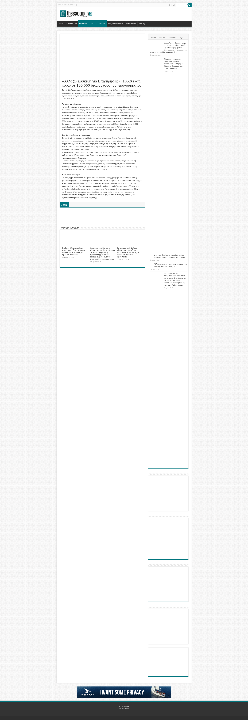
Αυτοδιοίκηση (131, 24)
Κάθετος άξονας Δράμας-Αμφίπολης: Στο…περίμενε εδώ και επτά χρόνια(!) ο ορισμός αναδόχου (73, 251)
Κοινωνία (93, 24)
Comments (172, 38)
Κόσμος (142, 24)
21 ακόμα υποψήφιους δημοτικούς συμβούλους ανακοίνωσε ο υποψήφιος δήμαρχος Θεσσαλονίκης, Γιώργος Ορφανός (173, 63)
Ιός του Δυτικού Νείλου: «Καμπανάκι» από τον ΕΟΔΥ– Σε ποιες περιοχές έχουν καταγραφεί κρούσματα (128, 252)
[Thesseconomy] (77, 13)
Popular (162, 38)
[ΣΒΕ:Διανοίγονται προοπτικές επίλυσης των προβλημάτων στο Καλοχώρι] (151, 264)
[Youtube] (174, 5)
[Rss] (170, 5)
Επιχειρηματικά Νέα (115, 24)
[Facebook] (172, 5)
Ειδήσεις (102, 24)
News (61, 24)
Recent (153, 38)
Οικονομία (83, 24)
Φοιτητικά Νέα (71, 24)
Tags (181, 38)
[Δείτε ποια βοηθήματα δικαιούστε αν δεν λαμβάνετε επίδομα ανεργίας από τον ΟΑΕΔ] (151, 255)
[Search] (190, 5)
